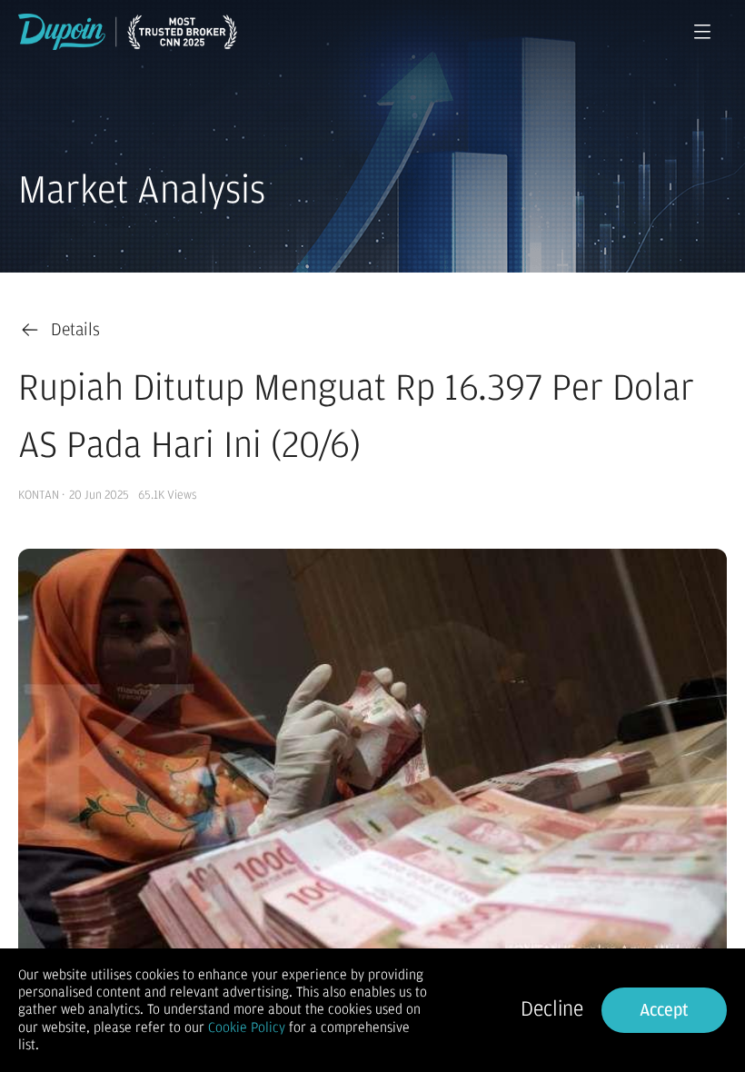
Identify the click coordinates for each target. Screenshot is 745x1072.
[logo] (127, 32)
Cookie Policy (246, 1027)
